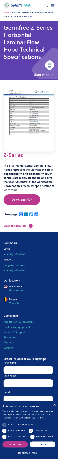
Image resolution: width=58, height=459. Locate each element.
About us (9, 342)
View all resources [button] (15, 225)
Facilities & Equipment (17, 327)
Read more (41, 418)
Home (6, 12)
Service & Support (14, 332)
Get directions (17, 290)
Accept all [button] (15, 444)
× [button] (54, 405)
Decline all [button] (42, 444)
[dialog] (29, 430)
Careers (8, 347)
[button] (22, 199)
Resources (10, 337)
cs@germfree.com (14, 265)
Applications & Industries (19, 322)
